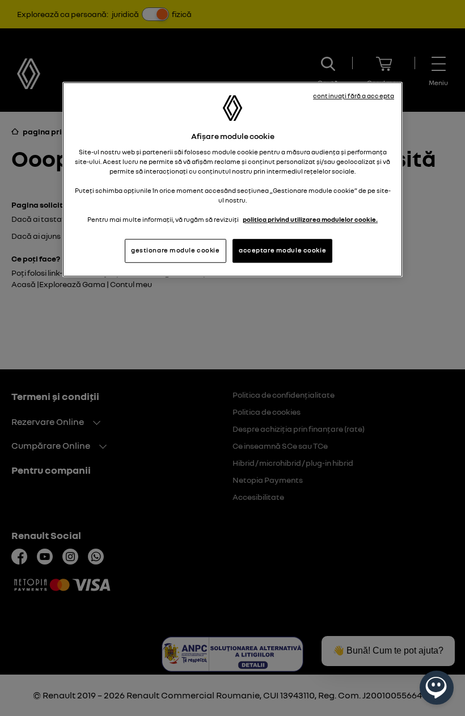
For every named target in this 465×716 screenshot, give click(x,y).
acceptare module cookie (282, 251)
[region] (232, 179)
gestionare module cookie (175, 251)
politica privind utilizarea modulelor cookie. (310, 220)
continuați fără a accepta (353, 96)
